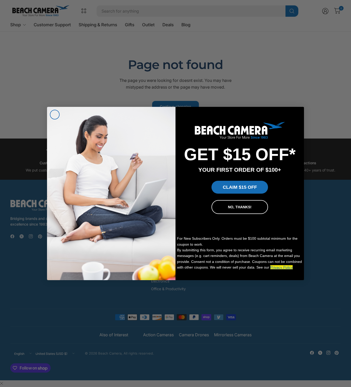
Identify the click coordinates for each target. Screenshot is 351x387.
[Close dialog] (54, 114)
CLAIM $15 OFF (240, 187)
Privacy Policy (281, 267)
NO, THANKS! (240, 207)
